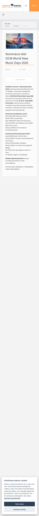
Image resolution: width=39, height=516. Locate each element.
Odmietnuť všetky (19, 509)
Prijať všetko (19, 504)
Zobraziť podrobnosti (12, 498)
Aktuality (16, 26)
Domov (7, 26)
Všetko (25, 26)
